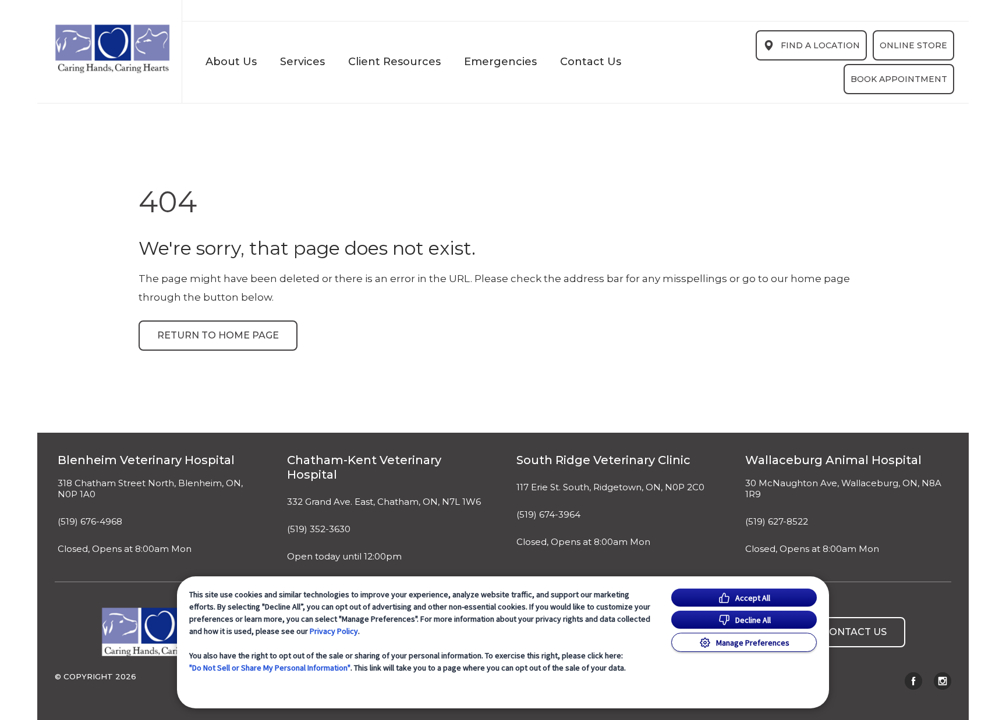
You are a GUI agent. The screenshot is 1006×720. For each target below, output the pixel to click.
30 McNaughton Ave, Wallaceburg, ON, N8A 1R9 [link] (843, 489)
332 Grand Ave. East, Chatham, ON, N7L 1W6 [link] (384, 502)
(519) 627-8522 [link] (776, 521)
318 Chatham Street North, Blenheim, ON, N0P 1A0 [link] (150, 489)
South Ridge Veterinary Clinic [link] (603, 460)
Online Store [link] (913, 45)
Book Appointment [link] (899, 79)
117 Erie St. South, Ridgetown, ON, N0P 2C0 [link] (610, 487)
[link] (112, 49)
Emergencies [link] (500, 61)
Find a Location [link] (820, 45)
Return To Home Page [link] (218, 335)
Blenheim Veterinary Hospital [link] (146, 460)
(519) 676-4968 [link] (90, 521)
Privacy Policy (334, 631)
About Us (231, 61)
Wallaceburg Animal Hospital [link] (833, 460)
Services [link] (302, 61)
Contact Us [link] (590, 61)
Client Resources (394, 61)
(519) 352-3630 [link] (318, 529)
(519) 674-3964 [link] (548, 514)
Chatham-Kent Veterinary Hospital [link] (364, 467)
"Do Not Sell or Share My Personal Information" (269, 667)
